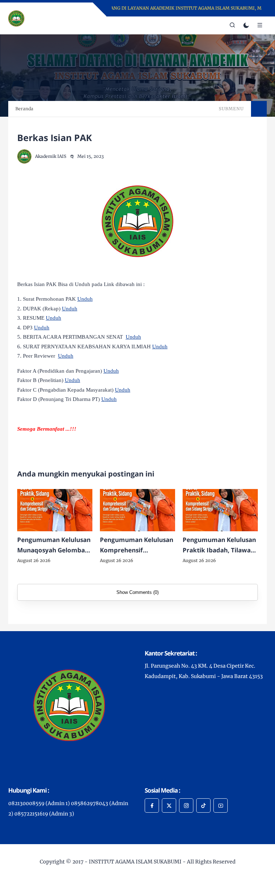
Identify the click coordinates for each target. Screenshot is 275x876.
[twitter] (169, 805)
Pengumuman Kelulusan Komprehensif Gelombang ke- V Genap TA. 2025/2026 (136, 546)
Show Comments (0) (137, 592)
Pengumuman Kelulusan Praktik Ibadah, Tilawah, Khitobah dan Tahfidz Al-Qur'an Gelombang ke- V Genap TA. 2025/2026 (219, 546)
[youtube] (220, 805)
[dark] (246, 25)
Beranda (24, 108)
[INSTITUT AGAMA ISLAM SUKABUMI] (16, 18)
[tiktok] (203, 805)
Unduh (85, 299)
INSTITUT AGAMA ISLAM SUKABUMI (135, 861)
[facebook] (152, 805)
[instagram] (186, 805)
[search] (232, 25)
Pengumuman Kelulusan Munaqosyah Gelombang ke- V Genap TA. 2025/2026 (54, 546)
